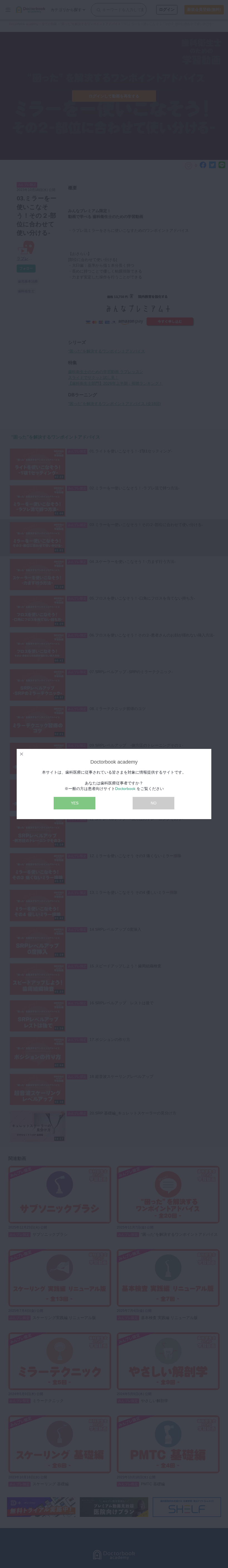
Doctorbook (125, 788)
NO (154, 803)
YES (74, 803)
